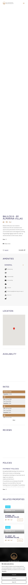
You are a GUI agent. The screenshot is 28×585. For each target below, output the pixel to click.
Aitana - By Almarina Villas (12, 516)
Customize (14, 578)
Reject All (14, 582)
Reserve (20, 519)
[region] (14, 573)
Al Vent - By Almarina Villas (12, 536)
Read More (4, 571)
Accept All (14, 574)
